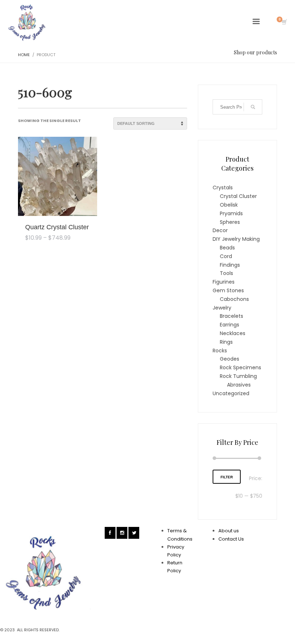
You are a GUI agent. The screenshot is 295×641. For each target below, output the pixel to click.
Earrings (229, 324)
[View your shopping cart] (284, 22)
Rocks (220, 350)
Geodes (229, 358)
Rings (226, 342)
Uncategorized (231, 393)
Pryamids (231, 213)
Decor (220, 230)
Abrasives (239, 384)
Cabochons (234, 299)
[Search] (253, 106)
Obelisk (229, 204)
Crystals (223, 187)
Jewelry (222, 307)
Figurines (224, 281)
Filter (227, 477)
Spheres (230, 222)
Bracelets (231, 316)
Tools (226, 273)
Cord (226, 256)
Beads (227, 247)
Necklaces (232, 333)
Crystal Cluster (238, 196)
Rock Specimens (240, 367)
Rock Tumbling (238, 376)
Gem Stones (228, 290)
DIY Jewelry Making (236, 239)
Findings (230, 264)
